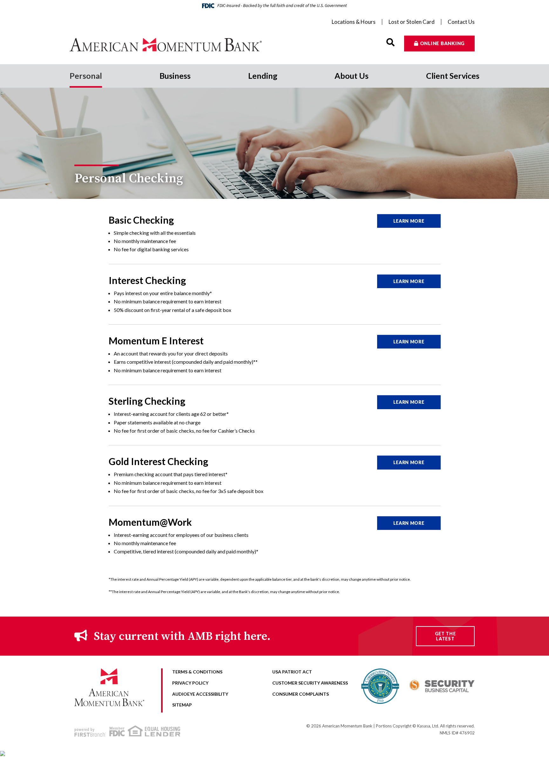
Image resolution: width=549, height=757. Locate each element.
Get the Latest (445, 636)
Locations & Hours (354, 22)
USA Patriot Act (292, 671)
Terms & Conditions (197, 671)
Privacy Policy (190, 683)
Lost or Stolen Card (412, 22)
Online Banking (442, 43)
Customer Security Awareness (310, 683)
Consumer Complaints (300, 694)
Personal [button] (86, 75)
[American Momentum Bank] (172, 44)
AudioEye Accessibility (200, 694)
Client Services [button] (452, 75)
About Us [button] (352, 75)
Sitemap (182, 704)
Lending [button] (262, 75)
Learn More (408, 221)
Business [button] (175, 75)
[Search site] (390, 42)
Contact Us (461, 22)
